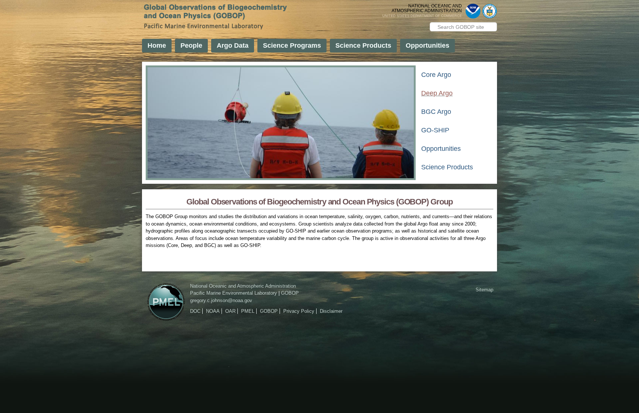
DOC (195, 311)
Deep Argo (437, 93)
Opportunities (427, 45)
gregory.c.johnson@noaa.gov (221, 300)
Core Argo (436, 75)
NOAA (213, 311)
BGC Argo (436, 112)
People (191, 45)
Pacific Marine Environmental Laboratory (233, 293)
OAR (230, 311)
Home (157, 45)
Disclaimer (331, 311)
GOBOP (290, 293)
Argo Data (232, 45)
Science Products (363, 45)
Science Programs (292, 45)
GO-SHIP (435, 130)
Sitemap (484, 289)
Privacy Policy (298, 311)
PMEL (247, 311)
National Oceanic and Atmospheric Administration (243, 286)
